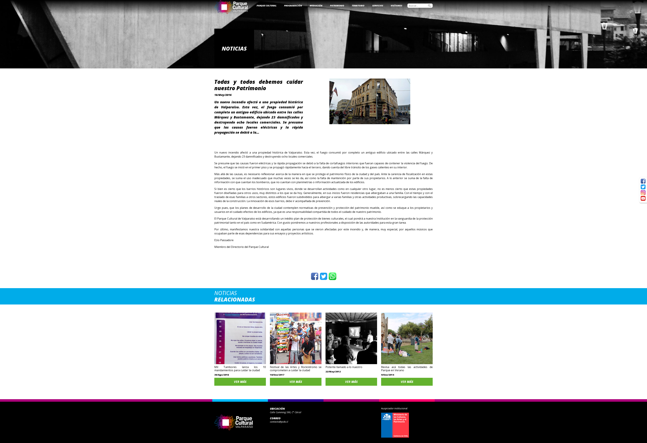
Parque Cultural (266, 5)
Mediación (316, 5)
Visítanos (396, 5)
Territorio (358, 5)
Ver (240, 382)
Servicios (377, 5)
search (429, 6)
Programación (293, 5)
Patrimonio (337, 5)
